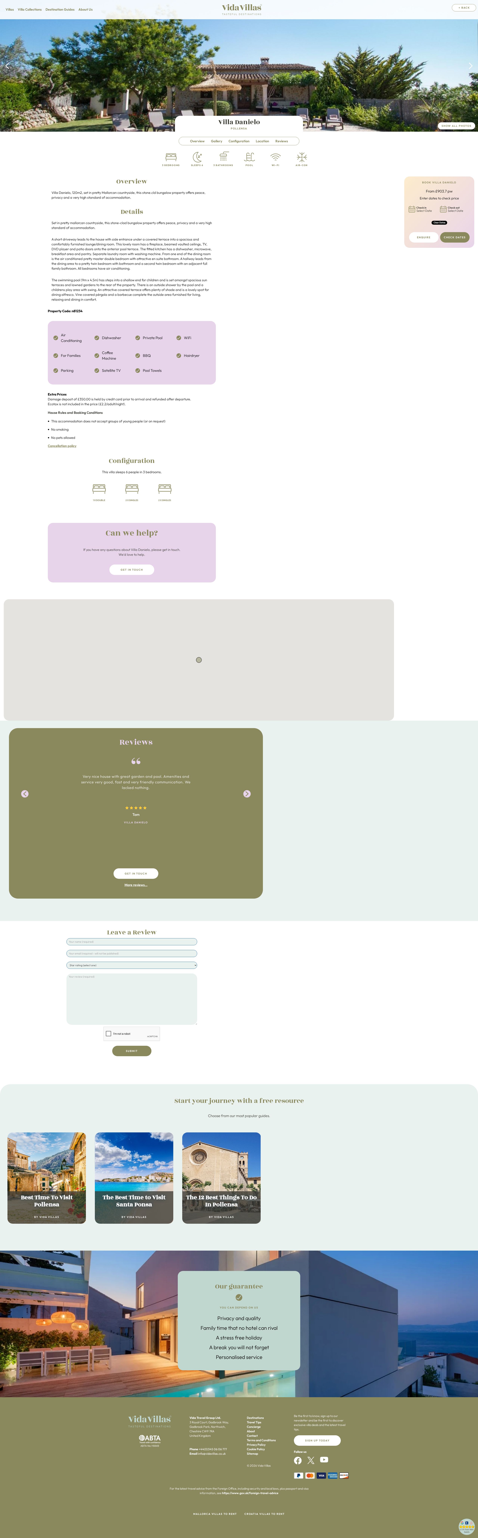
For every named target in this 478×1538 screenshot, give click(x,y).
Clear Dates (439, 222)
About (251, 1431)
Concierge (254, 1427)
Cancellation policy (62, 446)
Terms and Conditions (261, 1440)
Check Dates (455, 237)
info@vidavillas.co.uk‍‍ (212, 1453)
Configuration (239, 141)
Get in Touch (136, 873)
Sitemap (252, 1453)
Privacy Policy (256, 1444)
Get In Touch (132, 569)
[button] (7, 66)
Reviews (281, 141)
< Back (464, 7)
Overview (197, 141)
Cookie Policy (256, 1449)
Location (262, 141)
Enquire (424, 237)
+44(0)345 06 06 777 (213, 1449)
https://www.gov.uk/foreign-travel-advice (250, 1493)
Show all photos (456, 126)
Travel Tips (254, 1422)
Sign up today (317, 1440)
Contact (252, 1436)
